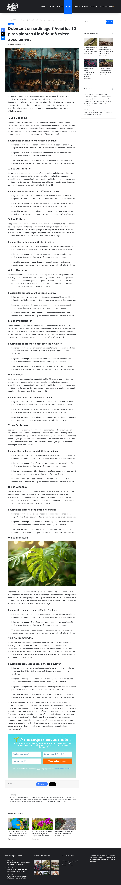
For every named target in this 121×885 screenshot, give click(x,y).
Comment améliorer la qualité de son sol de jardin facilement (105, 70)
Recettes (93, 6)
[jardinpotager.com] (12, 6)
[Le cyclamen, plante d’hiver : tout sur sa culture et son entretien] (38, 862)
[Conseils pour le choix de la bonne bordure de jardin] (65, 824)
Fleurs (68, 6)
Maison (85, 6)
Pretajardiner (87, 99)
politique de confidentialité (62, 768)
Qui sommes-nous (67, 865)
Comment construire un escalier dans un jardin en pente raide (90, 49)
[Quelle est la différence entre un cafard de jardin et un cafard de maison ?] (106, 42)
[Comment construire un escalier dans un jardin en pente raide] (90, 42)
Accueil (44, 6)
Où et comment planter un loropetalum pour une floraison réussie (89, 72)
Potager (76, 6)
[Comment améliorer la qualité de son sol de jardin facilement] (106, 63)
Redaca (12, 44)
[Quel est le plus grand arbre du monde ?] (38, 873)
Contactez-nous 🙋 (107, 6)
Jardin (51, 6)
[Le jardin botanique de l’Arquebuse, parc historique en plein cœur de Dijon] (55, 867)
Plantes (60, 6)
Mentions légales (67, 863)
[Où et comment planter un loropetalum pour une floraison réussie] (90, 63)
